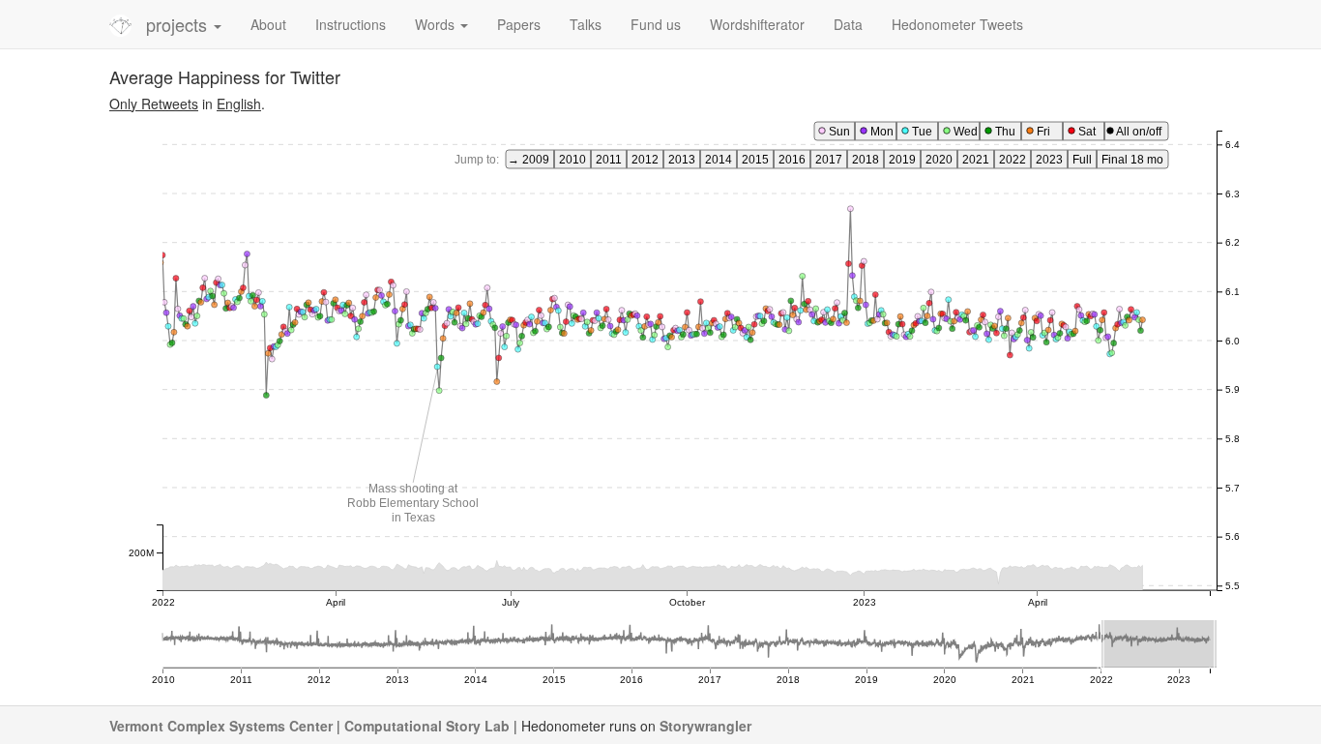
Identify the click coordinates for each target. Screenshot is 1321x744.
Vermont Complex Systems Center (221, 725)
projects (179, 24)
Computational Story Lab (427, 725)
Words (436, 24)
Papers (519, 24)
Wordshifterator (757, 24)
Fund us (656, 24)
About (268, 24)
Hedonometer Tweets (957, 24)
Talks (586, 24)
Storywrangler (705, 725)
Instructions (350, 24)
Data (848, 24)
